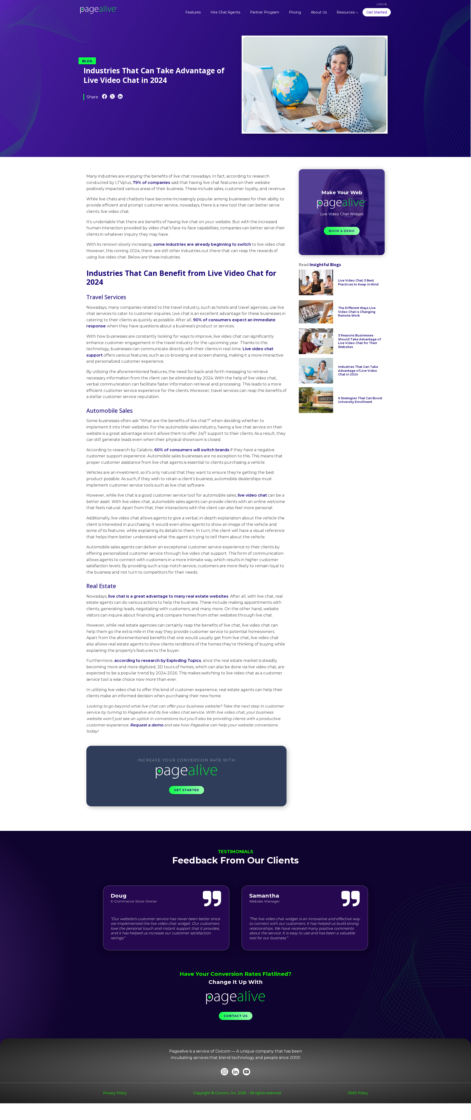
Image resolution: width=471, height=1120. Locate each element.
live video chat (253, 495)
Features (193, 12)
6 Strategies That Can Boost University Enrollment (360, 400)
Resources (346, 12)
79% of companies (151, 182)
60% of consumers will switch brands (191, 450)
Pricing (295, 12)
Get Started (376, 12)
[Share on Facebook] (104, 97)
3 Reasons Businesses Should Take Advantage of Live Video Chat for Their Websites (359, 341)
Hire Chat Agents (225, 12)
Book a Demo (342, 231)
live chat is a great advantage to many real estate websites (167, 596)
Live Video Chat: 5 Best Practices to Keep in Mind (358, 282)
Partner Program (264, 12)
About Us (319, 12)
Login (382, 4)
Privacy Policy (115, 1093)
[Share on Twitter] (112, 97)
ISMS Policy (358, 1093)
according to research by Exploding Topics (157, 660)
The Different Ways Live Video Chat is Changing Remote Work (357, 311)
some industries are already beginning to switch (202, 244)
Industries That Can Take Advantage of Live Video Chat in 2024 (358, 370)
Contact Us (236, 1016)
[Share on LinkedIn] (120, 97)
